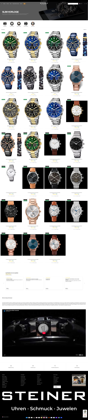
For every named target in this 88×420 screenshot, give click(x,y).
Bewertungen (39, 384)
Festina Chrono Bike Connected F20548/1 (11, 159)
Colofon (54, 376)
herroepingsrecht (55, 381)
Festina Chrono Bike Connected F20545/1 (33, 92)
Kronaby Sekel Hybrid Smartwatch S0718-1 (55, 192)
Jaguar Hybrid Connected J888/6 (55, 92)
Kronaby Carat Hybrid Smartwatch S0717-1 (77, 125)
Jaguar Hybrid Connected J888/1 (55, 125)
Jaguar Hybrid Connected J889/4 (11, 125)
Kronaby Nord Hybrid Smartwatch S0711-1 (55, 159)
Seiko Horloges (4, 376)
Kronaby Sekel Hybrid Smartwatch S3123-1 (33, 192)
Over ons (38, 376)
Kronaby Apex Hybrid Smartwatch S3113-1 (77, 192)
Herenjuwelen (23, 381)
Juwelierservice (39, 380)
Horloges (4, 3)
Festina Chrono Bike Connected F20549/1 (11, 92)
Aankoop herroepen (55, 387)
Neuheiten (22, 385)
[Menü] (86, 410)
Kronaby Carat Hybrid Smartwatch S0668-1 (33, 259)
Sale (24, 3)
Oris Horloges (4, 387)
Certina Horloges (4, 377)
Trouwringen (22, 384)
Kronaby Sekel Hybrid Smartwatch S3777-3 (77, 159)
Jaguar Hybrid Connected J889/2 (33, 125)
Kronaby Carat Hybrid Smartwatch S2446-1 (11, 259)
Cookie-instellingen (56, 377)
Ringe (10, 3)
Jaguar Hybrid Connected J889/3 (33, 159)
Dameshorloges (23, 376)
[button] (4, 283)
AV (53, 384)
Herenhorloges (23, 377)
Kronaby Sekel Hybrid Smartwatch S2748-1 (55, 259)
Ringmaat (38, 381)
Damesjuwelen (23, 380)
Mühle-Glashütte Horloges (4, 384)
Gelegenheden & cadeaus (16, 3)
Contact (38, 377)
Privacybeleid (55, 380)
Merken (21, 3)
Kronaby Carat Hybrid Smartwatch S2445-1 (76, 92)
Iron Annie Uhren (4, 380)
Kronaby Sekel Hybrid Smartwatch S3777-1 (11, 192)
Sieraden (8, 3)
